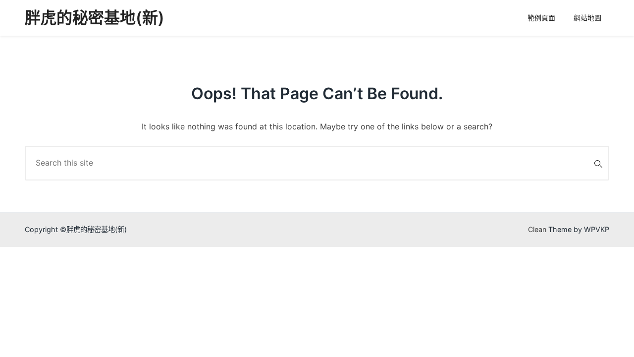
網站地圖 (587, 17)
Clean (537, 229)
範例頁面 (541, 17)
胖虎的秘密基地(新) (94, 17)
